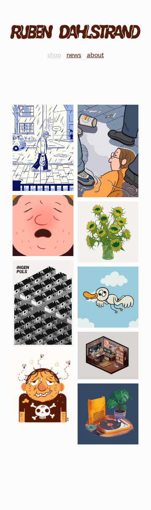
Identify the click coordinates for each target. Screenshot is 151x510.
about (95, 54)
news (74, 54)
